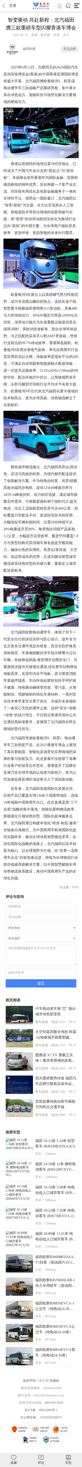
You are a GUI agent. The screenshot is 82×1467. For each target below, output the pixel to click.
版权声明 (29, 1380)
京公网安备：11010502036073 (41, 1417)
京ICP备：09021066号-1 (41, 1410)
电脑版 (54, 1380)
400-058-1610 (54, 1402)
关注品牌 (69, 49)
